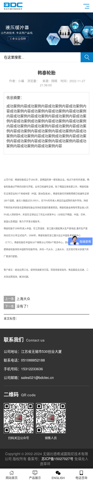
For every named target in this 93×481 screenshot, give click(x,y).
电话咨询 (81, 478)
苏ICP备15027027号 (57, 458)
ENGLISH (58, 478)
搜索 (87, 57)
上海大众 (23, 298)
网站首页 (12, 478)
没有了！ (23, 305)
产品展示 (35, 478)
